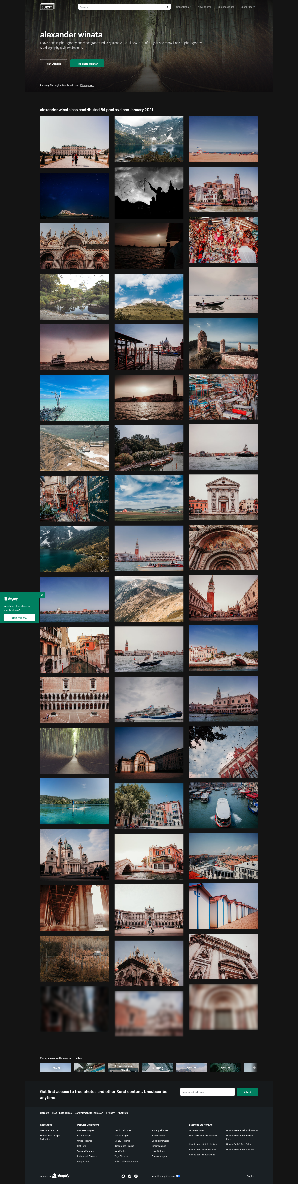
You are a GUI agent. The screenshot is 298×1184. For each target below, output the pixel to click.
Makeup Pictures (160, 1130)
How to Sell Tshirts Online (202, 1154)
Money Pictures (122, 1140)
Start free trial (19, 617)
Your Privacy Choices (163, 1176)
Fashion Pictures (123, 1130)
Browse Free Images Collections (50, 1137)
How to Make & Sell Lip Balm (203, 1144)
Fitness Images (159, 1156)
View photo (87, 85)
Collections (182, 6)
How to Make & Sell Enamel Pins (239, 1137)
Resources (247, 6)
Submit (247, 1092)
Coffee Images (84, 1135)
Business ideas (226, 6)
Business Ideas (196, 1130)
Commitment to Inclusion (89, 1112)
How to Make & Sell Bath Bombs (242, 1130)
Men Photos (120, 1150)
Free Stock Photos (49, 1130)
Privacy (110, 1112)
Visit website (53, 63)
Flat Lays (81, 1145)
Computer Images (160, 1140)
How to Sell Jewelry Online (202, 1149)
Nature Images (122, 1135)
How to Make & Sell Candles (240, 1149)
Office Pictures (84, 1140)
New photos (204, 6)
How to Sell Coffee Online (239, 1144)
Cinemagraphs (159, 1145)
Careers (44, 1112)
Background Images (124, 1145)
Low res (97, 164)
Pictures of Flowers (87, 1156)
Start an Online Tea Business (203, 1135)
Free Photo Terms (62, 1112)
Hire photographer (87, 63)
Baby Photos (83, 1161)
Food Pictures (158, 1135)
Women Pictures (85, 1150)
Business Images (85, 1130)
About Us (123, 1112)
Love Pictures (158, 1150)
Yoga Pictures (121, 1156)
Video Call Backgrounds (126, 1161)
